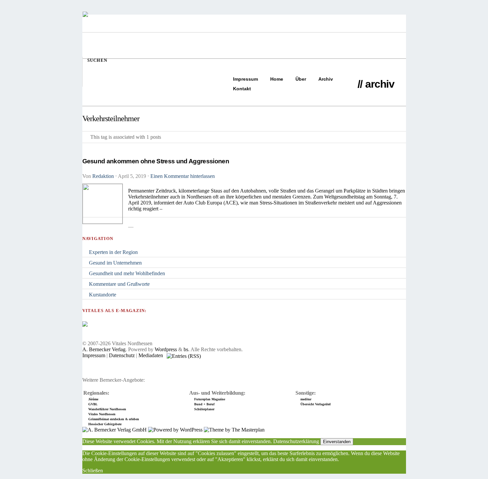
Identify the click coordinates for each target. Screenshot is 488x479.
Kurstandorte (102, 294)
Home (276, 79)
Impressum (245, 79)
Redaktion (103, 176)
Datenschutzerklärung (296, 441)
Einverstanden (337, 441)
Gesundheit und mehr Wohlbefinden (127, 273)
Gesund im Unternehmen (115, 263)
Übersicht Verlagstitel (315, 404)
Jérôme (93, 399)
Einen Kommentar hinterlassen (182, 176)
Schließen (92, 470)
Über (300, 79)
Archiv (325, 79)
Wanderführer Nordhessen (107, 409)
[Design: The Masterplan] (234, 430)
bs (186, 349)
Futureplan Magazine (209, 399)
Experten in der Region (113, 252)
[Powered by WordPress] (175, 430)
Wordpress (166, 349)
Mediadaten (150, 355)
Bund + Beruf (204, 404)
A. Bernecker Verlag (103, 349)
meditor (305, 399)
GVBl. (93, 404)
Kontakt (242, 88)
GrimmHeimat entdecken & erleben (113, 419)
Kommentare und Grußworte (119, 284)
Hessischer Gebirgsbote (105, 424)
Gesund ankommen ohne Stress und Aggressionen (155, 161)
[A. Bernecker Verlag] (114, 430)
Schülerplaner (204, 409)
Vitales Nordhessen (102, 414)
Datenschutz (122, 355)
